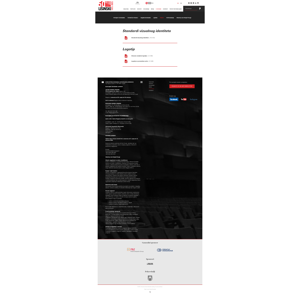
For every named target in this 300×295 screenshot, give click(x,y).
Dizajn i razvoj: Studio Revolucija (150, 289)
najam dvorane (146, 17)
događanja (151, 85)
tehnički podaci (133, 17)
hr (178, 3)
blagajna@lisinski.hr (113, 112)
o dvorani (151, 88)
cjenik (155, 17)
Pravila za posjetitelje (184, 17)
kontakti (151, 90)
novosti (151, 83)
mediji (150, 87)
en (181, 3)
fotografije (170, 17)
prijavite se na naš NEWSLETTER (182, 86)
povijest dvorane (119, 17)
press (162, 17)
